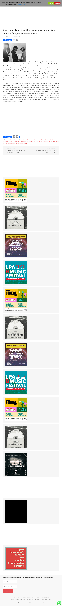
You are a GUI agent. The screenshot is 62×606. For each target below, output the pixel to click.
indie (45, 139)
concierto (33, 139)
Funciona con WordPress (33, 597)
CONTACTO (22, 599)
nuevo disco (19, 141)
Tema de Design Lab (44, 597)
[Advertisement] (31, 15)
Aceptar (51, 3)
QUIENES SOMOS (15, 599)
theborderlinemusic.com (13, 143)
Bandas (29, 139)
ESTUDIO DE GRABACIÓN (45, 599)
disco (42, 139)
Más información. (22, 4)
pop (40, 141)
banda (25, 139)
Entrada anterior (16, 150)
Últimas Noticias (12, 139)
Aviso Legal (41, 602)
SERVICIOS (28, 599)
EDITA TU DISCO (35, 599)
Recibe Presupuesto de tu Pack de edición (28, 602)
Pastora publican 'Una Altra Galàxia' (30, 141)
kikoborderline (16, 36)
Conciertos (38, 139)
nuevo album (13, 141)
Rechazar (57, 3)
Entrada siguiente (45, 150)
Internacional (50, 139)
